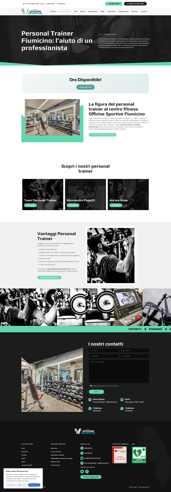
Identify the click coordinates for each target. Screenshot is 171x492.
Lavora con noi (26, 465)
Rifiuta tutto (22, 485)
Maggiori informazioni (49, 277)
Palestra (53, 11)
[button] (2, 307)
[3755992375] (82, 453)
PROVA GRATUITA (85, 87)
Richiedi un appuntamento (102, 135)
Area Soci (134, 11)
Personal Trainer (65, 11)
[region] (23, 478)
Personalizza (11, 485)
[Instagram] (87, 471)
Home (101, 34)
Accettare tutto (34, 485)
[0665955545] (82, 448)
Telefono (97, 408)
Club (75, 11)
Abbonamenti (123, 11)
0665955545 (88, 448)
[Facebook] (82, 471)
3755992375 (88, 453)
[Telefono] (89, 408)
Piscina (82, 11)
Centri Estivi (111, 11)
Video (23, 462)
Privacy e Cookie (113, 386)
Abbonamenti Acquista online (61, 458)
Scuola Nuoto (92, 11)
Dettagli (30, 205)
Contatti (144, 11)
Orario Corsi (55, 462)
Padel (102, 11)
